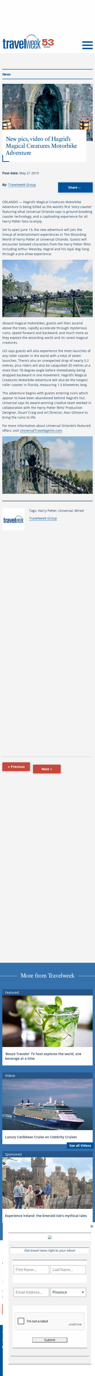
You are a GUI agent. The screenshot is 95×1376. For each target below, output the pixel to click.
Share (73, 187)
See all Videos (80, 1145)
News (6, 74)
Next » (47, 769)
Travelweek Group (22, 184)
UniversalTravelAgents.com (41, 430)
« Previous (16, 766)
